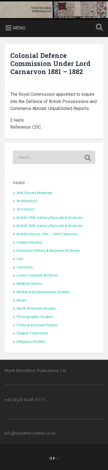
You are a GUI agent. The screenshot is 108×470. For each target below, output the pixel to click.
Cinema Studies (29, 242)
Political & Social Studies (37, 325)
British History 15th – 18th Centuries (47, 234)
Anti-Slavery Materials (34, 192)
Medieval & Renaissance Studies (43, 292)
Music (21, 300)
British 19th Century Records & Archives (50, 217)
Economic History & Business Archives (48, 250)
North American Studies (36, 308)
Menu (19, 28)
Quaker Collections (32, 333)
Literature (25, 267)
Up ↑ (54, 458)
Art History (26, 209)
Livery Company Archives (37, 275)
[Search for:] (54, 157)
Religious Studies (31, 341)
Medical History (29, 283)
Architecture (27, 201)
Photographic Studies (35, 316)
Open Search (98, 27)
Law (20, 258)
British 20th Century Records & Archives (50, 225)
